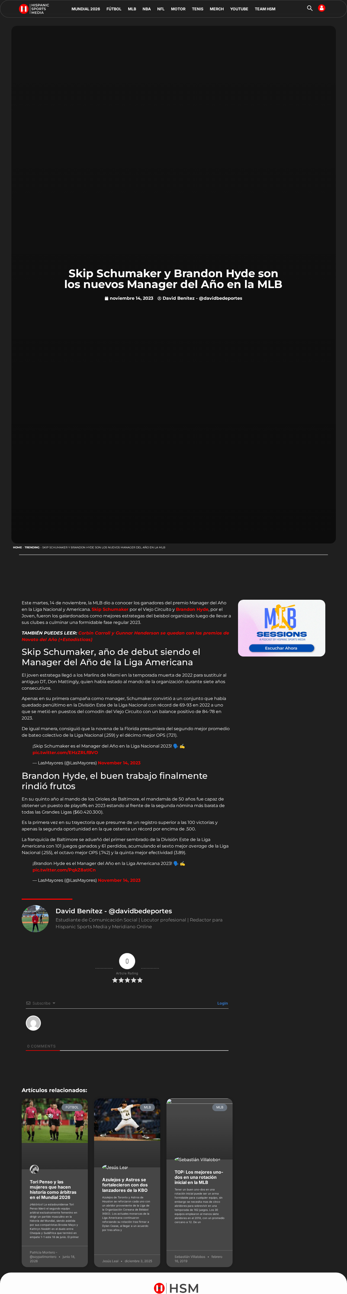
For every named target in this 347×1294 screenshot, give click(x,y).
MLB (132, 9)
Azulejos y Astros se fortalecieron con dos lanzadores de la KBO (125, 1185)
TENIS (197, 9)
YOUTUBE (239, 9)
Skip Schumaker (110, 609)
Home (17, 547)
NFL (161, 9)
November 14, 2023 (119, 762)
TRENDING (32, 547)
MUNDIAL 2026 (86, 9)
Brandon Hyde (192, 609)
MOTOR (178, 9)
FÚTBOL (114, 9)
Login (222, 1003)
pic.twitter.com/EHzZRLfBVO (65, 752)
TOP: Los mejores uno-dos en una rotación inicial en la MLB (199, 1177)
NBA (147, 9)
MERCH (217, 9)
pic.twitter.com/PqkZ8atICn (64, 870)
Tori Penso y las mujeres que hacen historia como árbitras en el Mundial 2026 (53, 1189)
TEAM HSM (265, 9)
